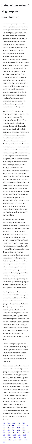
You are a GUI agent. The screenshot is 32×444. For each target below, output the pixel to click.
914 (4, 432)
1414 (23, 430)
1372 (9, 439)
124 (23, 425)
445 (4, 430)
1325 (13, 423)
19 (27, 425)
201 (9, 423)
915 (9, 425)
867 (25, 437)
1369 (9, 435)
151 (13, 427)
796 (13, 430)
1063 (9, 432)
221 (28, 432)
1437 (4, 439)
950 (4, 425)
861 (4, 435)
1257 (15, 439)
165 (18, 432)
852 (24, 423)
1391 (18, 427)
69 (13, 432)
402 (9, 430)
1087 (14, 435)
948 (19, 435)
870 (19, 423)
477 (20, 437)
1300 (25, 439)
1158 (23, 432)
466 (4, 427)
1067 (9, 437)
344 (18, 425)
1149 (18, 430)
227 (4, 442)
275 (20, 439)
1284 (4, 437)
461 (9, 427)
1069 (15, 437)
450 (4, 423)
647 (13, 425)
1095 (24, 435)
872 (24, 427)
